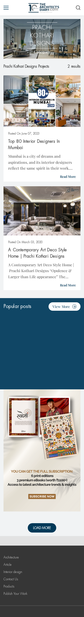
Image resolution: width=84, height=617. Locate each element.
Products (9, 586)
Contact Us (11, 579)
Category (42, 51)
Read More (68, 176)
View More (61, 306)
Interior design (13, 572)
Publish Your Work (15, 593)
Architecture (11, 557)
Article (8, 564)
